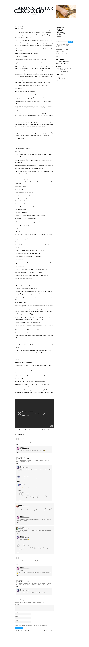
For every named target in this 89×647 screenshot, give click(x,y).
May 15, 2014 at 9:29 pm (24, 517)
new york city (34, 429)
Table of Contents (60, 27)
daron (16, 28)
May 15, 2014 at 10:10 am (24, 439)
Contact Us (59, 30)
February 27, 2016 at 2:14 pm (25, 545)
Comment (17, 604)
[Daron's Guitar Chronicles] (44, 18)
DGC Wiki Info (60, 35)
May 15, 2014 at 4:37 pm (24, 528)
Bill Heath (24, 492)
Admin (58, 75)
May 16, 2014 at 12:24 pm (24, 581)
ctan (21, 447)
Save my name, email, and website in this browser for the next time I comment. (31, 625)
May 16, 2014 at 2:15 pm (24, 568)
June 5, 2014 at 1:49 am (26, 484)
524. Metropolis (21, 26)
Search (70, 41)
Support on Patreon (60, 55)
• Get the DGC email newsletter (63, 61)
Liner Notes (59, 80)
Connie (20, 505)
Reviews (59, 36)
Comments (50, 429)
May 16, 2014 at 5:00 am (24, 557)
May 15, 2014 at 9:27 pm (24, 448)
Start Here (59, 28)
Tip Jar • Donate (60, 29)
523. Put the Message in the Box (22, 630)
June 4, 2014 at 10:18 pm (25, 476)
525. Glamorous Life (49, 630)
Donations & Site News (62, 78)
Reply (17, 444)
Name (16, 612)
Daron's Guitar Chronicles (24, 429)
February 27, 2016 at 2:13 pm (28, 493)
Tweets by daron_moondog (62, 63)
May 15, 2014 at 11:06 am (24, 458)
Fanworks (59, 34)
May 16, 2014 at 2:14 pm (24, 590)
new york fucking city (41, 429)
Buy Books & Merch (61, 33)
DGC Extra (59, 77)
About (58, 31)
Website (16, 620)
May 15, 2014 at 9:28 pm (24, 467)
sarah (46, 429)
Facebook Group (60, 32)
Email (16, 616)
